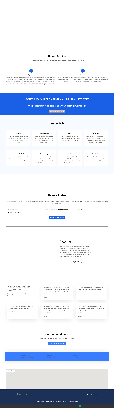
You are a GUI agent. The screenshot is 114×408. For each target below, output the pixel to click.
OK (80, 405)
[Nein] (112, 406)
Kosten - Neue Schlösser (82, 209)
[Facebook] (83, 394)
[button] (22, 209)
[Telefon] (45, 356)
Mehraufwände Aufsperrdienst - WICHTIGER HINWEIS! (55, 209)
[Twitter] (87, 394)
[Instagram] (91, 394)
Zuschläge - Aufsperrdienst (14, 212)
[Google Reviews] (96, 394)
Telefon (49, 355)
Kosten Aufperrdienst (13, 209)
